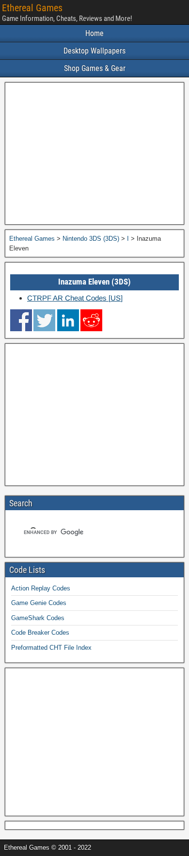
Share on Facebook (21, 320)
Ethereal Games (32, 8)
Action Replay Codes (40, 588)
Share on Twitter (44, 320)
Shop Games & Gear (95, 68)
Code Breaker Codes (40, 632)
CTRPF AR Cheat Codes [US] (75, 298)
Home (94, 33)
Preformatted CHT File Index (51, 647)
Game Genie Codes (38, 602)
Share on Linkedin (68, 320)
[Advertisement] (94, 153)
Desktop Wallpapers (94, 50)
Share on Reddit (91, 320)
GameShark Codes (37, 618)
